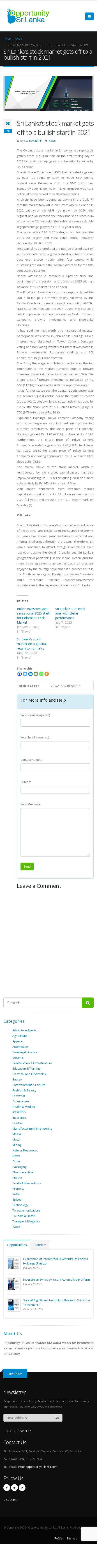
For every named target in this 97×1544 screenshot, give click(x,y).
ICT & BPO (19, 1112)
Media (16, 1134)
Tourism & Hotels (24, 1216)
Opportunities (17, 1245)
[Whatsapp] (41, 674)
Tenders (40, 1245)
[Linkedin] (30, 674)
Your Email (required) (35, 737)
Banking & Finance (24, 1052)
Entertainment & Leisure (28, 1085)
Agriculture (19, 1036)
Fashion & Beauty (24, 1090)
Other (16, 1161)
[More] (46, 674)
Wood (16, 1227)
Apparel (17, 1041)
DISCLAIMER (10, 1499)
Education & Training (26, 1068)
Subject (26, 782)
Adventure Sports (24, 1030)
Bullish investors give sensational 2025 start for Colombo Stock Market (33, 616)
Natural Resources (25, 1150)
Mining (16, 1145)
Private (17, 1178)
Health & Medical (23, 1107)
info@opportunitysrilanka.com (37, 1466)
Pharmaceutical (23, 1172)
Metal (16, 1139)
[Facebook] (19, 674)
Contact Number (32, 760)
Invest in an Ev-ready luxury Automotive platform (56, 1279)
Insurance (19, 1118)
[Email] (36, 674)
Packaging (19, 1167)
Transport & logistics (26, 1221)
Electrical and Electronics (29, 1074)
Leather (17, 1123)
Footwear (18, 1096)
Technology (20, 1205)
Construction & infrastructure (32, 1063)
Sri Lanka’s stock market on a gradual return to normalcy (31, 643)
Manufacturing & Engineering (32, 1128)
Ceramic (17, 1057)
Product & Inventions (26, 1183)
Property (18, 1188)
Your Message (30, 804)
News (52, 140)
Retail (16, 1194)
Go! (57, 1418)
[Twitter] (25, 674)
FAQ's (58, 1538)
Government (21, 1101)
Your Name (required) (35, 715)
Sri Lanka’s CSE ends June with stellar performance (70, 613)
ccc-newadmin (33, 140)
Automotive (20, 1047)
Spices (16, 1199)
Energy (17, 1079)
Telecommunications (26, 1210)
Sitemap (72, 1538)
